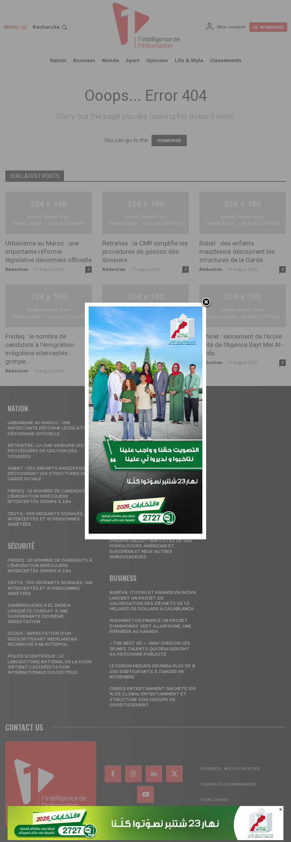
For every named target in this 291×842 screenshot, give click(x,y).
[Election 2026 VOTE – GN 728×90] (145, 838)
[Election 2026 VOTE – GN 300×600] (145, 531)
